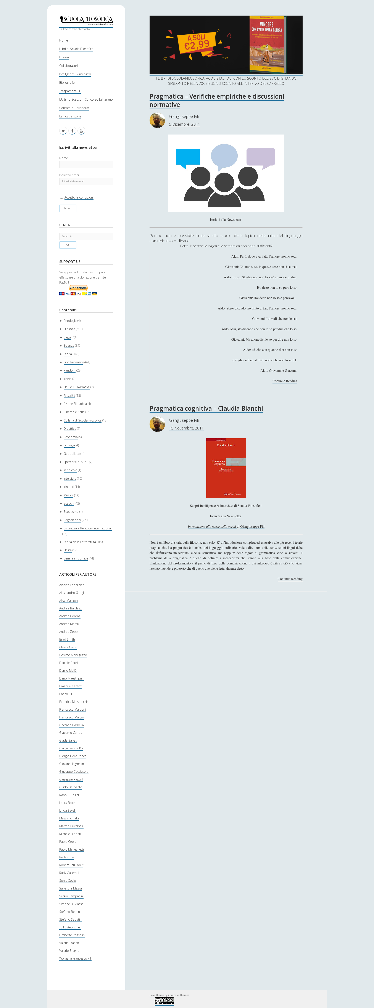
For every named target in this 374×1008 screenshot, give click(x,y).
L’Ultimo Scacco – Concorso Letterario (86, 99)
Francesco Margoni (72, 709)
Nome (63, 158)
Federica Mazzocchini (74, 702)
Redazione (66, 857)
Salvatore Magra (70, 888)
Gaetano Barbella (71, 725)
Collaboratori (68, 66)
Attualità (69, 395)
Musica (68, 495)
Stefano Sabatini (70, 919)
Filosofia (69, 329)
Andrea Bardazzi (70, 608)
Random (70, 370)
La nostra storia (70, 116)
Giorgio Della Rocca (72, 756)
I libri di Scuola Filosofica (76, 49)
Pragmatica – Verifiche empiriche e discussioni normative (217, 100)
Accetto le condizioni (79, 197)
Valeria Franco (69, 943)
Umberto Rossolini (72, 935)
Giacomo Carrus (70, 733)
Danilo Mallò (68, 670)
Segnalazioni (72, 520)
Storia (68, 354)
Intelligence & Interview (75, 74)
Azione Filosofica (75, 404)
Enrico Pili (66, 694)
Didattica (70, 428)
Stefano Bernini (70, 912)
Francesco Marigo (71, 717)
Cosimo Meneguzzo (73, 655)
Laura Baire (67, 803)
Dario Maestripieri (71, 678)
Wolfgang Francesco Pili (75, 958)
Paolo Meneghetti (71, 849)
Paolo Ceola (67, 842)
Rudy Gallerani (69, 873)
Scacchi (69, 503)
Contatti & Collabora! (74, 108)
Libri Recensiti (73, 362)
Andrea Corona (70, 616)
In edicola (70, 470)
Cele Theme (157, 995)
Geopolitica (72, 454)
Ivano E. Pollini (69, 795)
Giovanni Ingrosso (71, 764)
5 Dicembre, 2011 (184, 124)
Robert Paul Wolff (71, 865)
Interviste (70, 478)
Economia (71, 437)
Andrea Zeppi (68, 632)
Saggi (67, 337)
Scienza (69, 345)
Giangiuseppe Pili (71, 748)
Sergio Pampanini (71, 896)
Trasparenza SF (70, 91)
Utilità (68, 550)
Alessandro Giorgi (71, 593)
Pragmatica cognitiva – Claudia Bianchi (206, 408)
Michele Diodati (70, 834)
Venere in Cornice (76, 558)
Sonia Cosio (67, 880)
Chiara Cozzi (68, 647)
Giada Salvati (68, 740)
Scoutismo (71, 512)
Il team (64, 57)
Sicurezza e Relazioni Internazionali (88, 528)
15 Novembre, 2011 (186, 428)
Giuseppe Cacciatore (74, 771)
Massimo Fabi (69, 818)
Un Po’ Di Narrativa (77, 387)
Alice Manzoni (68, 600)
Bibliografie (67, 82)
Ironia (67, 379)
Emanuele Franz (70, 686)
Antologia (70, 321)
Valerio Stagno (69, 951)
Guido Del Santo (70, 787)
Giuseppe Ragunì (71, 779)
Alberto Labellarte (71, 585)
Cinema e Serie (74, 412)
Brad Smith (67, 639)
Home (63, 40)
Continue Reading (284, 380)
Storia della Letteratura (80, 542)
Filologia (69, 445)
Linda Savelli (67, 810)
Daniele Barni (68, 663)
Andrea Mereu (69, 624)
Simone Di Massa (71, 904)
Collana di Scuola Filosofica (83, 420)
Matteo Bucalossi (71, 826)
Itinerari (69, 487)
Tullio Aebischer (70, 927)
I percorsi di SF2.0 (76, 462)
